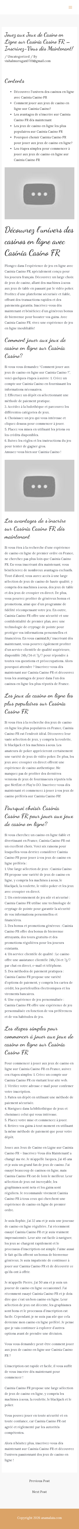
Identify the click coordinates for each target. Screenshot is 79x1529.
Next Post (39, 1492)
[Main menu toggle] (70, 7)
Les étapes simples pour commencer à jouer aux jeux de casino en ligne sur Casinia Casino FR (42, 154)
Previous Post (39, 1481)
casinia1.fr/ (43, 638)
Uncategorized (19, 56)
